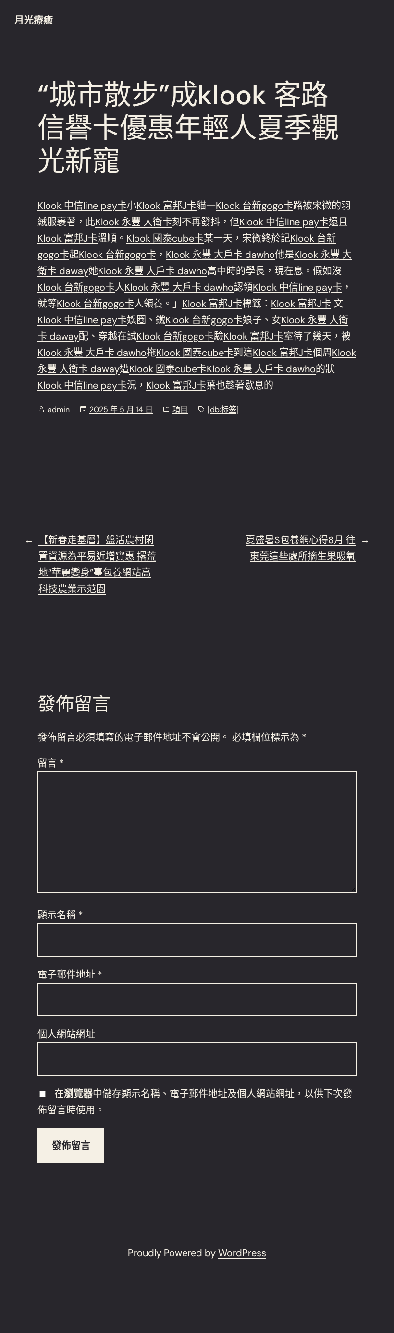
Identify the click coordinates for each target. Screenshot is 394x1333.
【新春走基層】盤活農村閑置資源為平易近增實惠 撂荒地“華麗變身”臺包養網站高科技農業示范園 (97, 564)
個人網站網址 (66, 1034)
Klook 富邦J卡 (166, 205)
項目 (180, 409)
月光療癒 (33, 20)
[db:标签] (223, 409)
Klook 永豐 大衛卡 (133, 222)
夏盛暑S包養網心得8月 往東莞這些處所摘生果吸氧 (301, 548)
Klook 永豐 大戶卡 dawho (220, 254)
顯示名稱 (60, 915)
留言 (50, 763)
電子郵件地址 (69, 974)
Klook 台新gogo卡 (254, 205)
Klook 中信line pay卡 (82, 205)
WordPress (242, 1253)
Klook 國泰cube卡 (165, 238)
